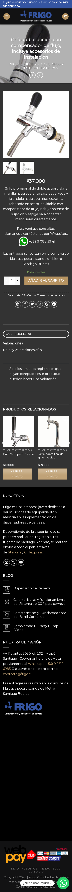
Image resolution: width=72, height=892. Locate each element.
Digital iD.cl (48, 886)
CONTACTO (36, 871)
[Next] (62, 124)
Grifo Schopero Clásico (18, 454)
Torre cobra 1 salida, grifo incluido (51, 455)
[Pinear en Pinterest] (47, 304)
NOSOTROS (29, 868)
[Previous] (9, 124)
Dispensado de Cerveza (32, 588)
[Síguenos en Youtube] (21, 562)
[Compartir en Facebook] (25, 304)
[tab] (36, 334)
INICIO (15, 868)
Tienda (30, 64)
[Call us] (14, 562)
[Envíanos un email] (6, 562)
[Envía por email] (39, 304)
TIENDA (45, 868)
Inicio (14, 64)
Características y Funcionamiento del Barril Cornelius (39, 615)
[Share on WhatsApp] (18, 304)
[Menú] (6, 16)
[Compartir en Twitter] (32, 304)
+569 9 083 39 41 (42, 241)
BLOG (56, 868)
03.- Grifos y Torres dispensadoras (39, 66)
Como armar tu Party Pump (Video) (35, 628)
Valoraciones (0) (18, 333)
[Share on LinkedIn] (54, 304)
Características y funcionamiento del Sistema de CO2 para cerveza (39, 601)
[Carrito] (65, 16)
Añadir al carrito (46, 280)
